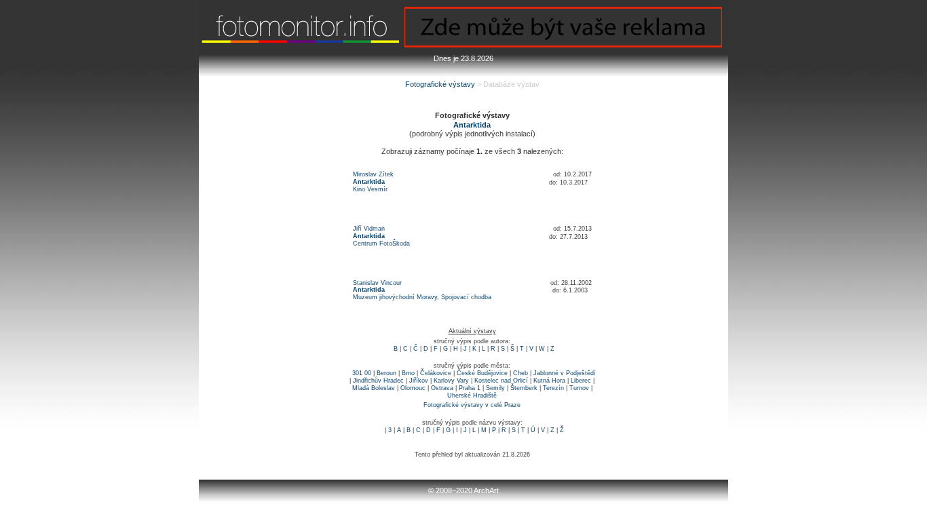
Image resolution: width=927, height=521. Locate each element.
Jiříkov (418, 380)
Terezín (553, 388)
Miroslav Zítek (373, 174)
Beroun (386, 373)
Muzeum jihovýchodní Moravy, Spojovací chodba (422, 297)
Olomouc (412, 388)
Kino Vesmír (370, 189)
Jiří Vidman (369, 228)
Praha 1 (469, 388)
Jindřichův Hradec (378, 380)
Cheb (520, 373)
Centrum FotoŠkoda (381, 243)
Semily (495, 388)
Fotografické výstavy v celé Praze (472, 405)
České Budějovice (482, 373)
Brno (408, 373)
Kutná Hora (549, 380)
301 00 (361, 373)
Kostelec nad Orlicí (501, 380)
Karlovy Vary (451, 380)
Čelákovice (435, 373)
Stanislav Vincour (377, 282)
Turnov (579, 388)
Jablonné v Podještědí (564, 373)
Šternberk (523, 388)
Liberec (581, 380)
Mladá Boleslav (373, 388)
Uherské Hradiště (472, 395)
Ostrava (442, 388)
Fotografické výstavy (440, 84)
